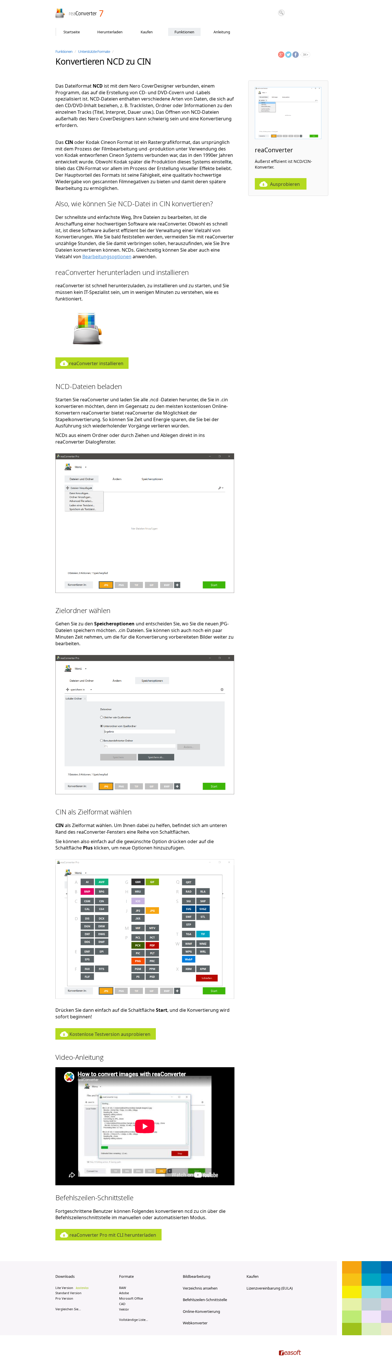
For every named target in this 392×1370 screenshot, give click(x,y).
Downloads (65, 1276)
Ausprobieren (285, 184)
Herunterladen (110, 31)
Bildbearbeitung (196, 1276)
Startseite (71, 31)
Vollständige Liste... (133, 1319)
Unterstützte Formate (94, 51)
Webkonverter (195, 1322)
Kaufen (147, 31)
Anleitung (222, 31)
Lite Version (72, 1288)
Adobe (124, 1293)
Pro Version (64, 1298)
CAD (122, 1304)
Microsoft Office (131, 1298)
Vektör (124, 1309)
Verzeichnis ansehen (200, 1288)
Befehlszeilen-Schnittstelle (205, 1299)
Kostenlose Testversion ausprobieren (109, 1034)
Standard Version (68, 1293)
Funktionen (184, 31)
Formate (126, 1276)
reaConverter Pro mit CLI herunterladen (112, 1235)
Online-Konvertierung (201, 1311)
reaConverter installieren (96, 363)
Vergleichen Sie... (68, 1309)
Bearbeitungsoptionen (106, 256)
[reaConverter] (79, 14)
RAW (122, 1288)
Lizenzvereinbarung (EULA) (270, 1288)
